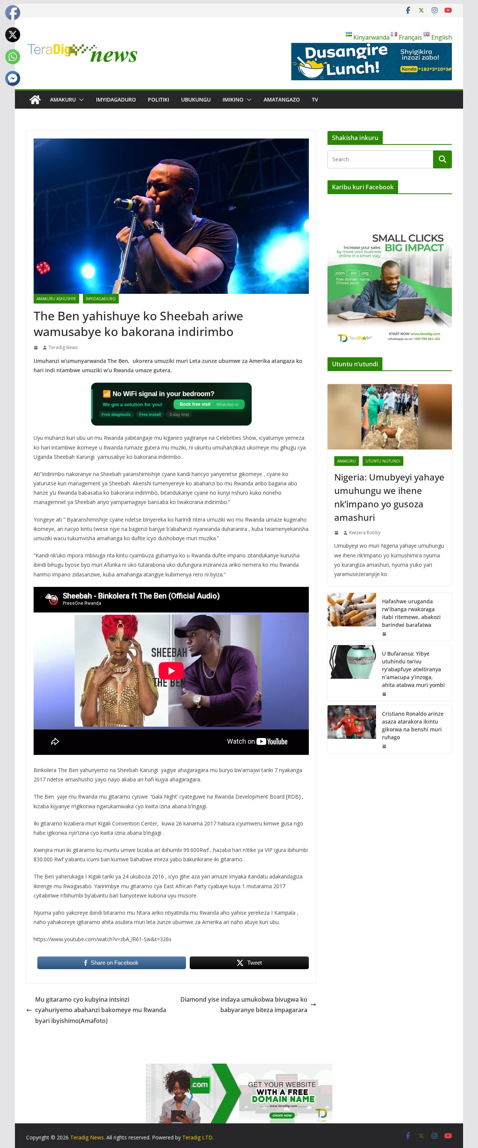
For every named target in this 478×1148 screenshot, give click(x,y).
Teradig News (63, 347)
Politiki (158, 99)
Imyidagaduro (116, 99)
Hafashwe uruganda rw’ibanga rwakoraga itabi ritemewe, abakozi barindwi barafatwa (411, 613)
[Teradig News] (35, 100)
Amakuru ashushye (56, 298)
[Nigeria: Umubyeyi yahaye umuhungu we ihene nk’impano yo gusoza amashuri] (390, 416)
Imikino (233, 99)
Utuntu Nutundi (383, 461)
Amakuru (63, 99)
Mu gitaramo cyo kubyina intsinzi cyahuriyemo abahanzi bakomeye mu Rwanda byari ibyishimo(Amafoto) (100, 1010)
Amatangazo (282, 99)
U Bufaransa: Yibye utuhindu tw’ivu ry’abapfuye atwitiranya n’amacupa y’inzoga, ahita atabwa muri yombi (413, 669)
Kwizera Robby (365, 532)
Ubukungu (196, 99)
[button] (80, 99)
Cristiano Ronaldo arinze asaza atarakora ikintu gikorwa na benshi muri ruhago (413, 725)
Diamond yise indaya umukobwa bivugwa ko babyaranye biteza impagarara (243, 1004)
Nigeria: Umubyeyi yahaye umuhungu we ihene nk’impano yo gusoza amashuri (389, 497)
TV (315, 99)
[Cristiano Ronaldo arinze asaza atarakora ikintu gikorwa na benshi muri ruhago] (352, 729)
